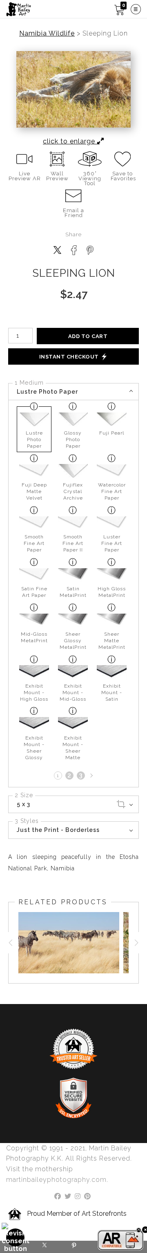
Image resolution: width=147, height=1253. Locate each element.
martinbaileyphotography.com (56, 1180)
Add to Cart (88, 336)
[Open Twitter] (44, 1247)
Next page (91, 775)
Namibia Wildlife (47, 33)
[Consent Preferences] (15, 1238)
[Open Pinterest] (73, 1247)
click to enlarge (70, 141)
